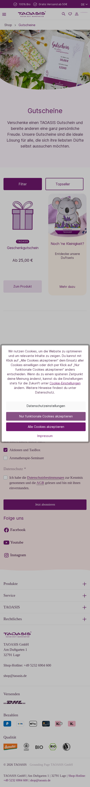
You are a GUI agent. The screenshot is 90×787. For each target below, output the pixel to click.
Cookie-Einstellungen (65, 383)
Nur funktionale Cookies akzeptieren (46, 416)
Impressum (45, 436)
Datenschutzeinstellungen (46, 406)
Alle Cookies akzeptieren (46, 427)
